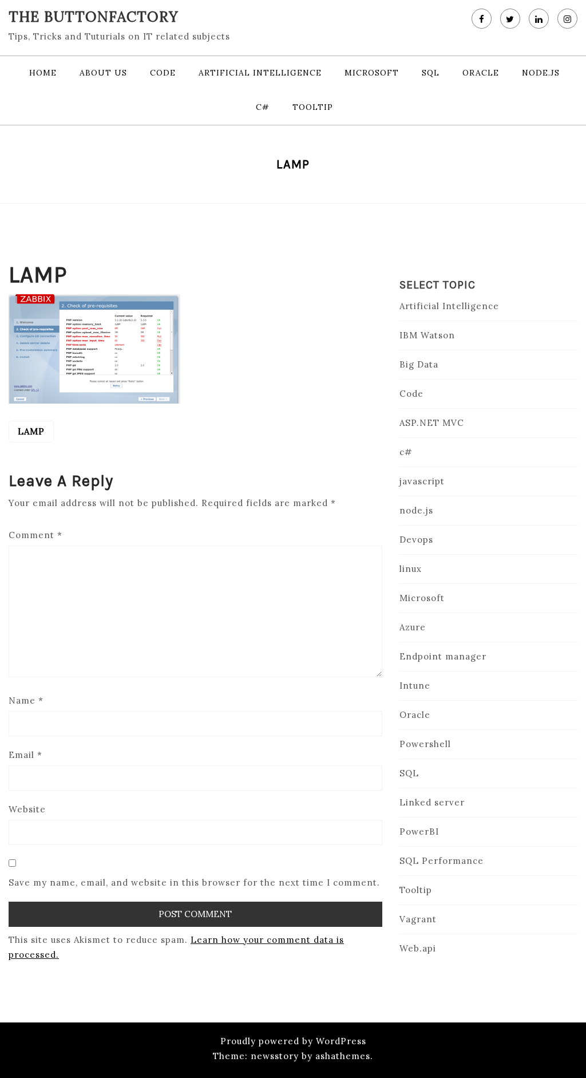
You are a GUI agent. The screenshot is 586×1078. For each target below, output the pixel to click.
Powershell (425, 744)
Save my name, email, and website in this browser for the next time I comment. (194, 882)
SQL (431, 73)
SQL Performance (441, 860)
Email (25, 754)
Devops (416, 539)
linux (410, 568)
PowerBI (419, 831)
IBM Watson (427, 335)
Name (26, 700)
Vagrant (418, 919)
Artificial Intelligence (260, 73)
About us (103, 73)
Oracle (480, 73)
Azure (412, 627)
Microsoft (372, 73)
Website (27, 809)
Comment (35, 535)
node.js (541, 73)
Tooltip (312, 107)
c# (263, 107)
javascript (422, 481)
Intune (414, 685)
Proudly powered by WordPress (293, 1041)
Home (43, 73)
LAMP (31, 431)
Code (163, 73)
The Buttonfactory (94, 16)
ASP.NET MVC (431, 422)
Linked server (432, 802)
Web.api (417, 948)
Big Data (418, 364)
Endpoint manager (442, 656)
